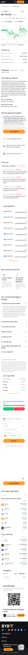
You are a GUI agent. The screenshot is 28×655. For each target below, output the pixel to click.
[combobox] (13, 495)
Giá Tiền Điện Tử (5, 6)
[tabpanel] (14, 431)
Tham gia (7, 649)
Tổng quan (5, 70)
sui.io (15, 573)
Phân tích (14, 70)
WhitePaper (22, 573)
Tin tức (22, 70)
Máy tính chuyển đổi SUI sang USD (14, 446)
